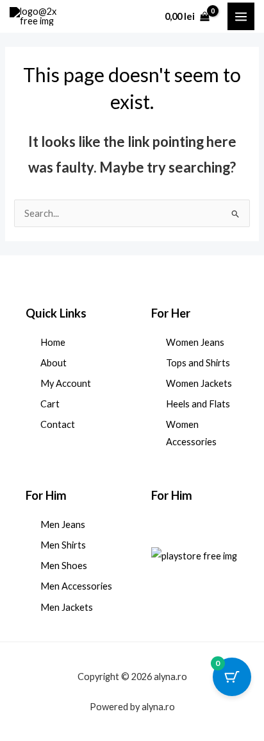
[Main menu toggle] (240, 16)
